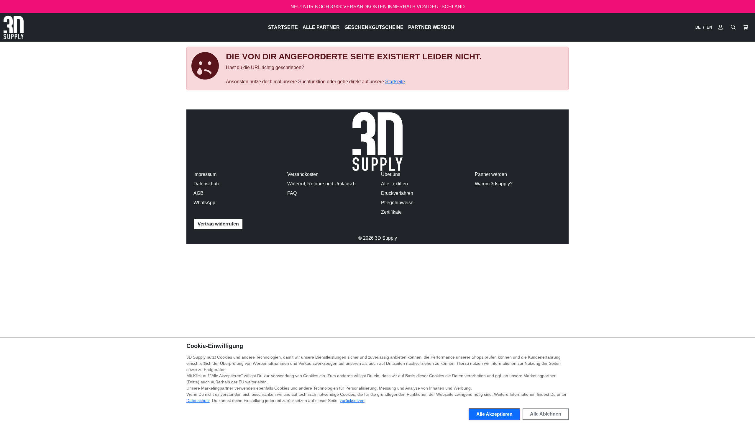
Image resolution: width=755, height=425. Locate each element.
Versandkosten (303, 174)
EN (709, 27)
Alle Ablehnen (545, 413)
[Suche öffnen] (733, 27)
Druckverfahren (397, 193)
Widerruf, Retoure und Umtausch (321, 183)
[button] (745, 27)
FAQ (292, 193)
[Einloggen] (720, 27)
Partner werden (431, 27)
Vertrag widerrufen (218, 223)
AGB (198, 193)
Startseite (283, 27)
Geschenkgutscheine (373, 27)
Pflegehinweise (397, 202)
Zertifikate (391, 212)
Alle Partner (321, 27)
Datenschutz (206, 183)
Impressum (204, 174)
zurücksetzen (352, 400)
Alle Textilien (394, 183)
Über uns (390, 174)
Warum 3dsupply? (494, 183)
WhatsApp (204, 202)
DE (698, 27)
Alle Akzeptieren (494, 414)
